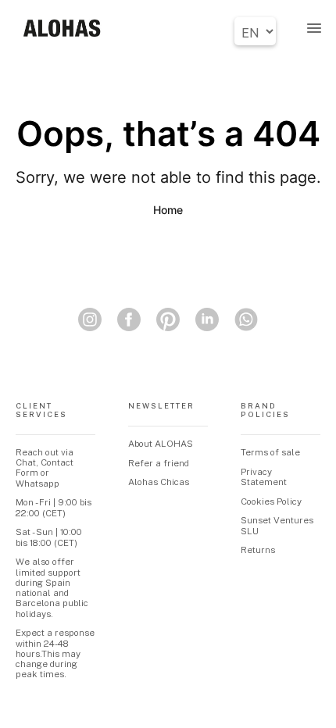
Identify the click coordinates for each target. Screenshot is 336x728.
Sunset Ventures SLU (277, 525)
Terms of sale (270, 452)
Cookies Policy (271, 501)
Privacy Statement (264, 476)
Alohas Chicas (158, 481)
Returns (258, 549)
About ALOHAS (160, 443)
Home (168, 209)
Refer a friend (158, 463)
